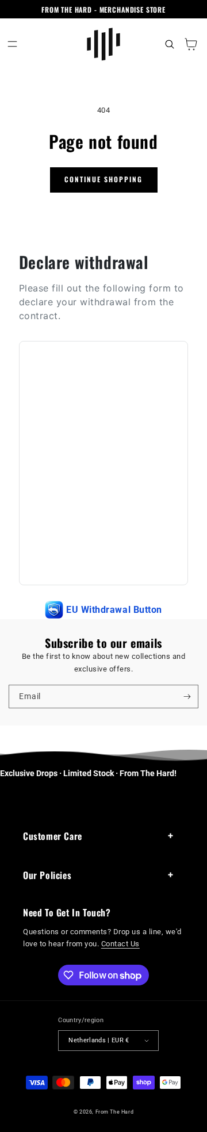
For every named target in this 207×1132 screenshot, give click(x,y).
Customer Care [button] (52, 836)
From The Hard (114, 1111)
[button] (12, 44)
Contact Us (120, 943)
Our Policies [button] (47, 875)
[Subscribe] (187, 696)
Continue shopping (103, 179)
